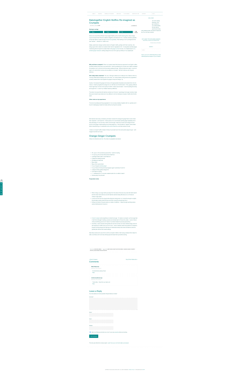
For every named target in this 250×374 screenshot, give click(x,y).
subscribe (117, 332)
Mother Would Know (102, 7)
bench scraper (96, 218)
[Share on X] (1, 186)
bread (121, 249)
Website (90, 325)
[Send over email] (1, 194)
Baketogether (125, 35)
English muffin (103, 250)
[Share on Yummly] (1, 191)
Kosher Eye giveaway (111, 39)
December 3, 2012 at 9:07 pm (96, 268)
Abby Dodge (110, 249)
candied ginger (103, 166)
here (102, 139)
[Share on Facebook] (1, 183)
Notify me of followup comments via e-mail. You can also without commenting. (109, 332)
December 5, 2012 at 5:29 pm (96, 279)
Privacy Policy (132, 369)
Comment (91, 296)
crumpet (133, 249)
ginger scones (116, 48)
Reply (93, 272)
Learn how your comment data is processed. (118, 343)
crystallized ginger (94, 250)
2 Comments (134, 25)
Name (90, 312)
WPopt (143, 369)
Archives (96, 249)
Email (90, 318)
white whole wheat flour (112, 126)
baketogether (116, 249)
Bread (100, 249)
